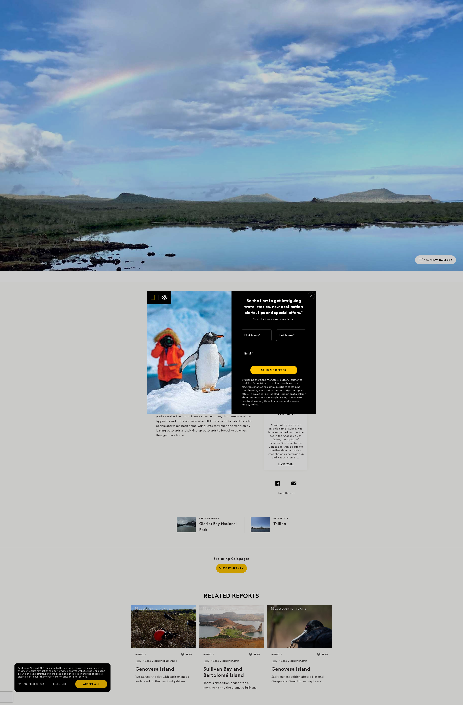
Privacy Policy (250, 404)
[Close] (311, 295)
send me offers (273, 370)
